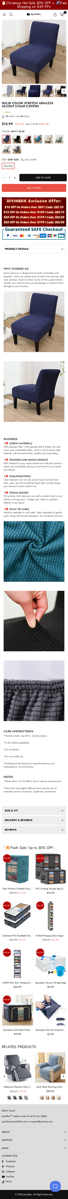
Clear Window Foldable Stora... (17, 888)
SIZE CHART (30, 159)
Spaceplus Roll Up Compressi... (51, 1030)
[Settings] (55, 14)
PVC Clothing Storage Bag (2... (50, 888)
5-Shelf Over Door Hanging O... (17, 982)
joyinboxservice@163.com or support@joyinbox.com (27, 1121)
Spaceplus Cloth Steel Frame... (17, 1030)
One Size (8, 166)
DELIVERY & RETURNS (18, 820)
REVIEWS (11, 830)
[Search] (11, 14)
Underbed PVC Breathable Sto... (17, 935)
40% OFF (7, 858)
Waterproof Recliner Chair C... (18, 1087)
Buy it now (34, 188)
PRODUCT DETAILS (16, 249)
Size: (19, 159)
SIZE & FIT (11, 810)
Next (63, 52)
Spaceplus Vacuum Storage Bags (50, 982)
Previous (4, 52)
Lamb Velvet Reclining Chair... (50, 1087)
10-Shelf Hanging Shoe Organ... (51, 935)
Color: (13, 131)
